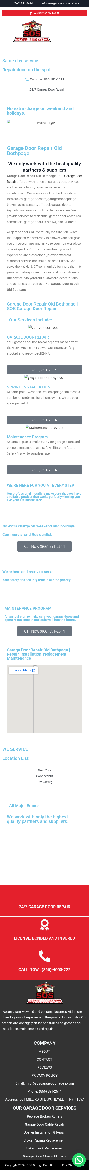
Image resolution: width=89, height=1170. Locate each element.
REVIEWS (44, 1067)
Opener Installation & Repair (45, 1132)
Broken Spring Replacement (44, 1140)
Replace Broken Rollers (44, 1116)
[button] (79, 1160)
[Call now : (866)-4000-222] (44, 956)
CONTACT (44, 1059)
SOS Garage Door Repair (32, 308)
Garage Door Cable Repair (44, 1124)
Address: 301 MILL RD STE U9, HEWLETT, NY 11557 (44, 1099)
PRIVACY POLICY (44, 1075)
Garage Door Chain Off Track (44, 1156)
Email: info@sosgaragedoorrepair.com (44, 1083)
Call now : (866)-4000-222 (44, 969)
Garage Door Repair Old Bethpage (34, 151)
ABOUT (44, 1051)
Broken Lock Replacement (45, 1148)
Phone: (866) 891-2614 (44, 1091)
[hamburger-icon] (69, 29)
